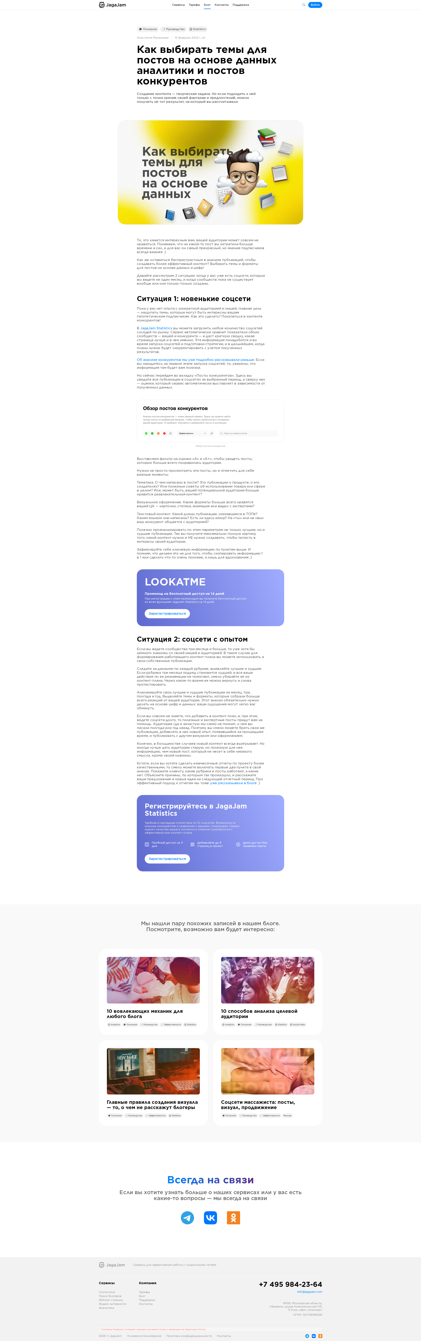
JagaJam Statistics (156, 328)
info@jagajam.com (309, 1292)
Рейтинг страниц (111, 1300)
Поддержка (241, 5)
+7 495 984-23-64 (290, 1285)
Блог (207, 5)
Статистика (107, 1292)
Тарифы (194, 5)
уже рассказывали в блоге (233, 783)
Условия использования (144, 1336)
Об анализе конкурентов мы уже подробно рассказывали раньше (195, 360)
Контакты (222, 5)
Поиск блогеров (110, 1296)
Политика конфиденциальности (189, 1336)
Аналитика (106, 1308)
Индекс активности (112, 1304)
